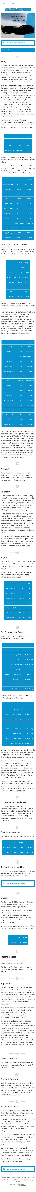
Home (7, 9)
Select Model (12, 9)
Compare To (19, 9)
